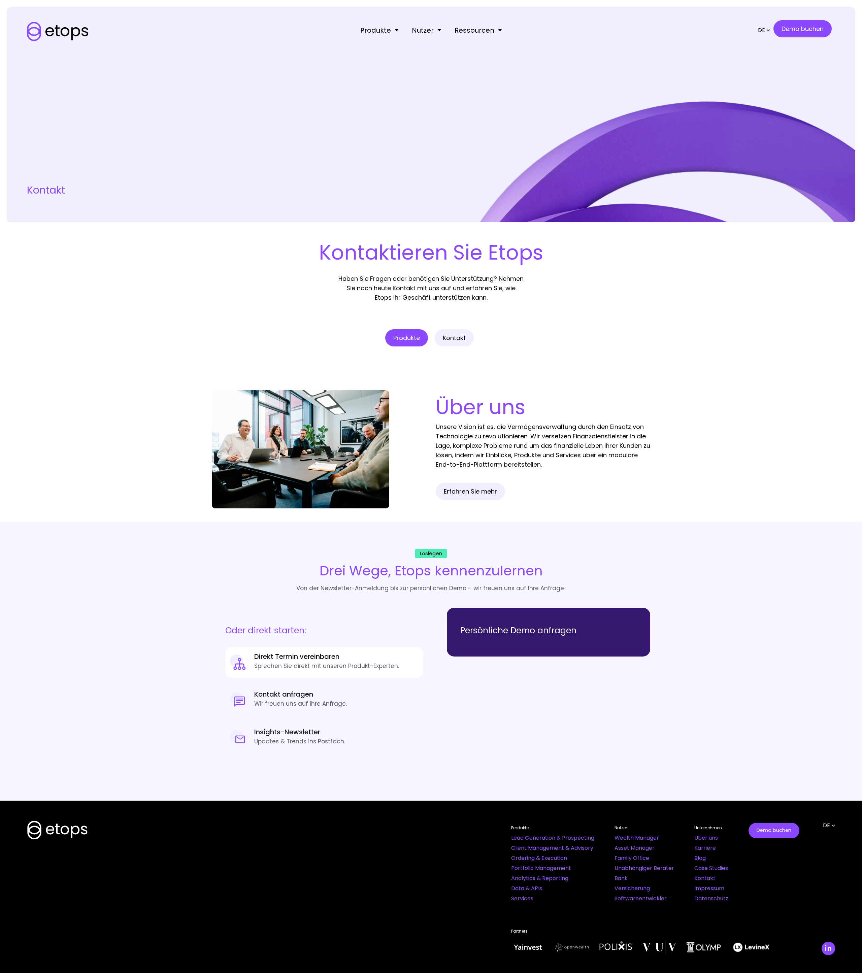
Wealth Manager (637, 838)
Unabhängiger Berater (644, 868)
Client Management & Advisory (552, 848)
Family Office (632, 858)
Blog (700, 858)
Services (522, 898)
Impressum (709, 888)
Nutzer (423, 30)
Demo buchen (774, 830)
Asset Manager (635, 848)
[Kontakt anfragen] (324, 700)
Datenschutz (711, 898)
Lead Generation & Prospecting (552, 838)
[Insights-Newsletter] (324, 738)
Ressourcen (474, 30)
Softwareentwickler (641, 898)
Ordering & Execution (539, 858)
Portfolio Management (541, 868)
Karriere (705, 848)
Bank (621, 878)
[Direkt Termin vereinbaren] (324, 662)
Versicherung (632, 888)
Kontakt (705, 878)
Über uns (706, 838)
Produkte (375, 30)
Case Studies (711, 868)
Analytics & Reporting (539, 878)
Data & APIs (526, 888)
